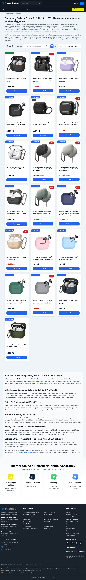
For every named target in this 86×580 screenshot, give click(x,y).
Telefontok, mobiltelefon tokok (31, 512)
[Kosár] (82, 3)
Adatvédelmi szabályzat (72, 519)
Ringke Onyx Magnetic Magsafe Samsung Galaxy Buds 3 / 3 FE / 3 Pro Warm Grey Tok (68, 168)
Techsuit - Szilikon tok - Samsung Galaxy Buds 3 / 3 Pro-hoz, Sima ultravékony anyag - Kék (68, 257)
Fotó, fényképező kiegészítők (30, 528)
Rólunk (68, 512)
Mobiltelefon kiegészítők (16, 13)
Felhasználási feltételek (72, 521)
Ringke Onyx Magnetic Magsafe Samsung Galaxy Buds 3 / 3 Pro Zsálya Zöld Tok (42, 213)
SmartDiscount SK (71, 535)
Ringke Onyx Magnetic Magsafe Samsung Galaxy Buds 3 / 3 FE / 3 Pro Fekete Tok (42, 168)
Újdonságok (12, 9)
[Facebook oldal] (67, 543)
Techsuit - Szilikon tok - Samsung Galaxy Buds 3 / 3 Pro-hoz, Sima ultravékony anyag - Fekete (16, 124)
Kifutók (22, 9)
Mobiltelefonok (27, 526)
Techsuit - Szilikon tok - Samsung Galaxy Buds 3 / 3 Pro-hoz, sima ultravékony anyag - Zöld (16, 302)
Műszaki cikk (26, 523)
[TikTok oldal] (76, 543)
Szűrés (11, 46)
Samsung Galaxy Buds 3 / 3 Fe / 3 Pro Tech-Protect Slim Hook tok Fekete (16, 80)
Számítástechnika (27, 521)
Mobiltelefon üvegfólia (49, 512)
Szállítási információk (71, 514)
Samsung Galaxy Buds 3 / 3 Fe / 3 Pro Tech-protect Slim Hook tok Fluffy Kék (68, 302)
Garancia (68, 531)
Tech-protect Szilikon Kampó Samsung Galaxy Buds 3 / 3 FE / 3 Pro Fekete (16, 213)
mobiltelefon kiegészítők (46, 383)
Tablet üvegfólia (27, 519)
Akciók (17, 9)
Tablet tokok (47, 516)
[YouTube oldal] (80, 543)
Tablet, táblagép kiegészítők (51, 519)
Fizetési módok (70, 516)
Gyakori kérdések (70, 528)
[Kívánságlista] (75, 3)
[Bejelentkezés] (78, 3)
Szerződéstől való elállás (72, 533)
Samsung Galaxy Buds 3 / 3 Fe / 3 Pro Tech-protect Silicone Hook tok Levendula (69, 80)
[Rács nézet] (51, 46)
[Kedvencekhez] (26, 73)
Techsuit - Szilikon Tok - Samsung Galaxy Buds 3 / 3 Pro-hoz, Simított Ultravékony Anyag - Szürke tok (42, 302)
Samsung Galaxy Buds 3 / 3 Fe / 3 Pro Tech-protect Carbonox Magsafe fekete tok (43, 80)
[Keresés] (40, 3)
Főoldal (7, 13)
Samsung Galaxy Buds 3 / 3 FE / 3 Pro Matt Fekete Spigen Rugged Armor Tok (68, 124)
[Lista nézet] (55, 46)
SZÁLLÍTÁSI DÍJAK (78, 9)
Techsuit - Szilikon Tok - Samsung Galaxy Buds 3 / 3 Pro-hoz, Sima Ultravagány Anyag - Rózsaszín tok (43, 257)
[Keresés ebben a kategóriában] (46, 46)
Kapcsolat (68, 523)
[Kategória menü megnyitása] (4, 9)
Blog (26, 9)
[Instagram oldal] (72, 543)
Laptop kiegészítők (28, 516)
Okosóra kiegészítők (49, 514)
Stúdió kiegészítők (48, 526)
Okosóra (46, 523)
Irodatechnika (47, 521)
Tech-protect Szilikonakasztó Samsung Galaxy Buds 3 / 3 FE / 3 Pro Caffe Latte (16, 257)
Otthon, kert (47, 528)
